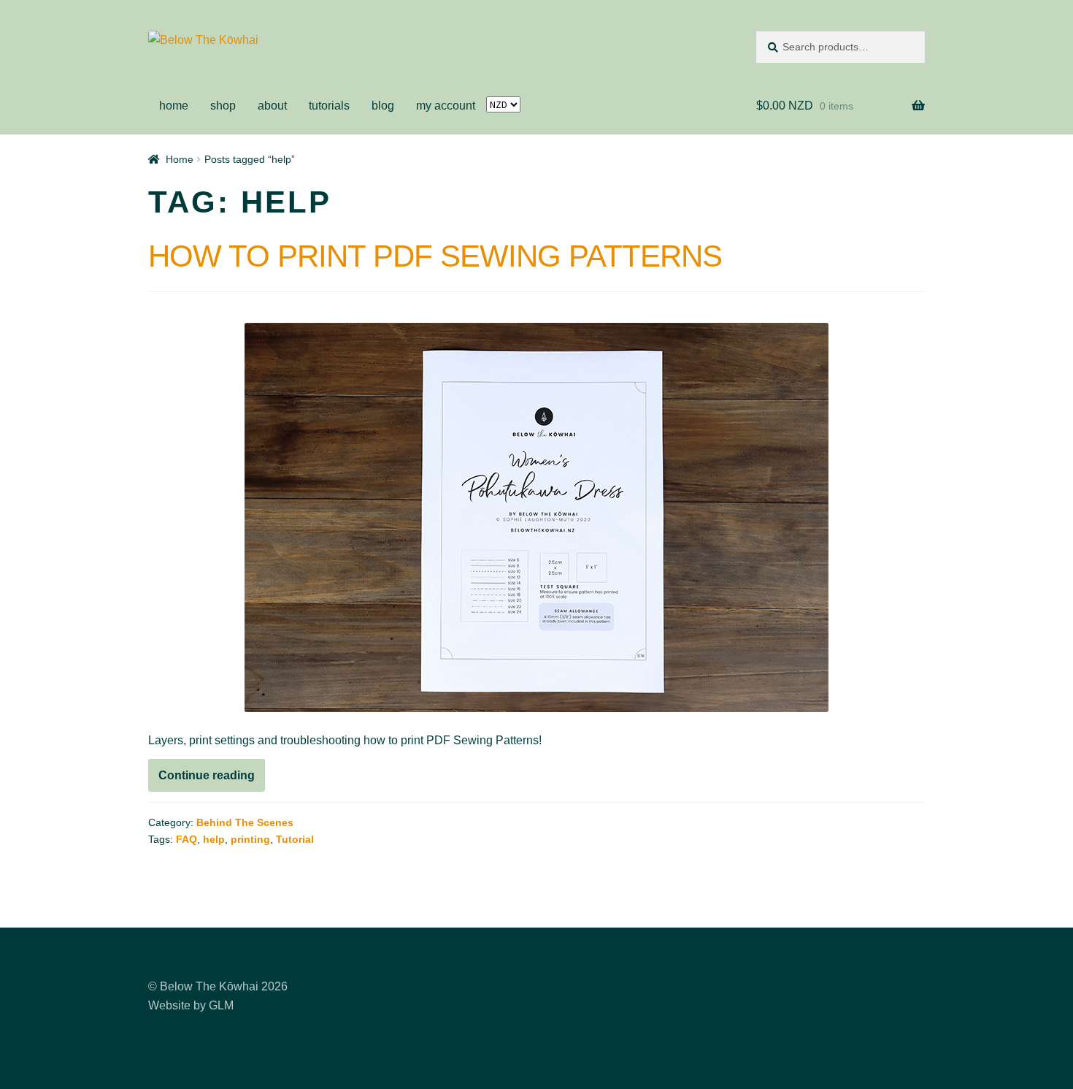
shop (223, 105)
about (272, 105)
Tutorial (295, 839)
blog (383, 105)
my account (445, 105)
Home (179, 159)
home (173, 105)
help (214, 839)
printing (250, 839)
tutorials (329, 105)
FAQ (186, 839)
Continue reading (211, 780)
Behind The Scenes (244, 822)
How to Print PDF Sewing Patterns (435, 256)
